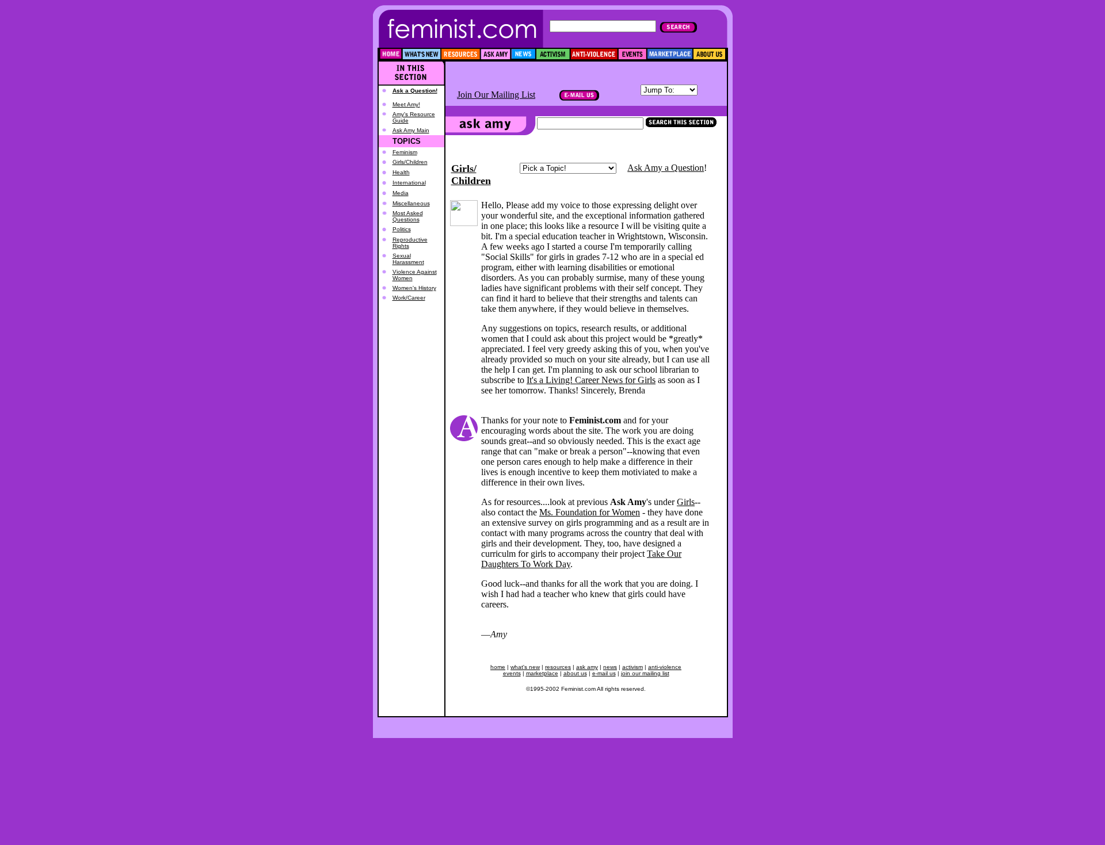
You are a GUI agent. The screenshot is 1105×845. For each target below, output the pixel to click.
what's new (525, 667)
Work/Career (409, 298)
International (409, 182)
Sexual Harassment (408, 259)
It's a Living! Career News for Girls (591, 380)
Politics (402, 229)
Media (401, 193)
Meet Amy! (406, 104)
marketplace (542, 673)
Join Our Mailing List (496, 95)
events (512, 673)
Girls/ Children (471, 174)
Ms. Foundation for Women (589, 512)
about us (575, 673)
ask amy (587, 667)
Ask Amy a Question (665, 168)
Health (401, 172)
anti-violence (664, 667)
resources (558, 667)
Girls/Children (410, 162)
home (497, 667)
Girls (686, 502)
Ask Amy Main (411, 130)
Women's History (414, 288)
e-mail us (604, 673)
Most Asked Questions (408, 216)
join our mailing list (645, 673)
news (610, 667)
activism (632, 667)
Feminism (405, 152)
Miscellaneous (411, 203)
